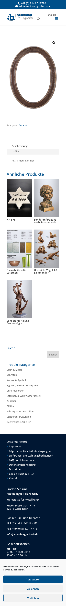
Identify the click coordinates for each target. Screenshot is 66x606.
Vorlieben (33, 598)
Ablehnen (33, 588)
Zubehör (23, 125)
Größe (15, 151)
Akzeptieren (33, 579)
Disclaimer (15, 469)
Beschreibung (20, 146)
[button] (54, 43)
